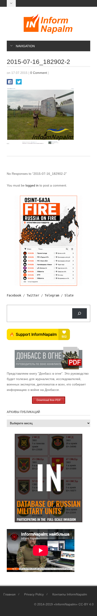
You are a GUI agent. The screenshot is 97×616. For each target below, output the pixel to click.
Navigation (25, 46)
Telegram (52, 295)
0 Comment (38, 73)
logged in (32, 185)
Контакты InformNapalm (69, 594)
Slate (69, 295)
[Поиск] (79, 313)
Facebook (14, 295)
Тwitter (33, 295)
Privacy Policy (34, 594)
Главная (9, 594)
